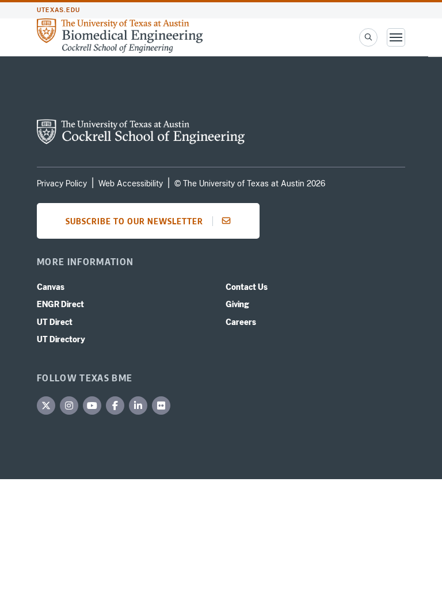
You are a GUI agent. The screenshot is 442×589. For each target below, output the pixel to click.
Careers (241, 322)
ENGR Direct (60, 304)
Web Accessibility (130, 183)
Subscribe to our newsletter (134, 221)
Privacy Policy (62, 183)
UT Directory (61, 339)
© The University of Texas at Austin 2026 (249, 183)
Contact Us (247, 287)
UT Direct (55, 322)
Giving (237, 304)
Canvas (50, 287)
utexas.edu (58, 10)
